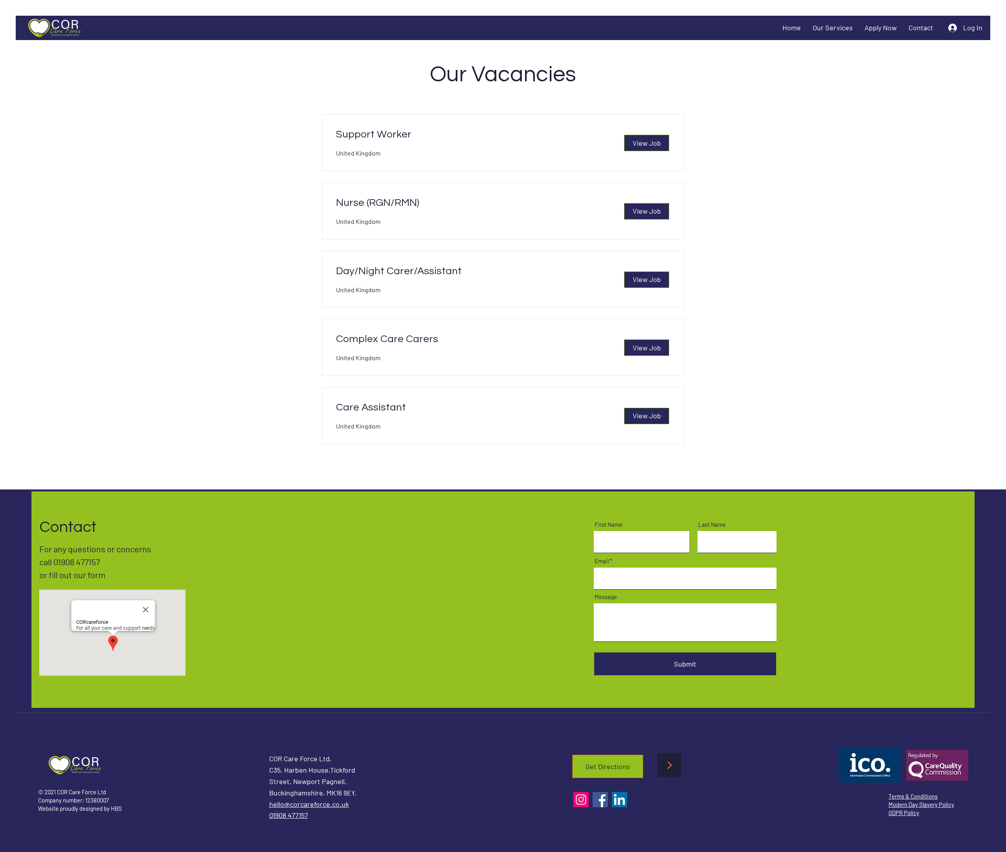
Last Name (712, 525)
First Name (608, 525)
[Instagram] (581, 799)
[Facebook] (600, 799)
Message (606, 597)
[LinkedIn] (619, 799)
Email (602, 561)
